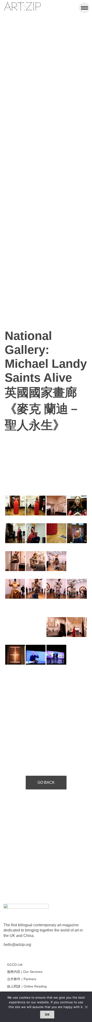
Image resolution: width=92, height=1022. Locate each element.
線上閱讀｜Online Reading (27, 986)
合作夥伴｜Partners (21, 979)
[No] (86, 1007)
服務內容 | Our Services (24, 972)
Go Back (46, 782)
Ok (47, 1014)
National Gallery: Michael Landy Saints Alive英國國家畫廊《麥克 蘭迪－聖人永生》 (46, 380)
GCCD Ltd (14, 964)
